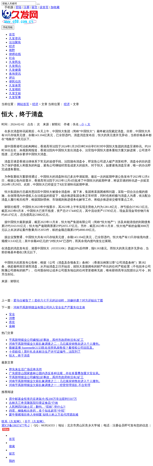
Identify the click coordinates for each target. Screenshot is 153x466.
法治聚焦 (15, 42)
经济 (12, 46)
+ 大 (87, 124)
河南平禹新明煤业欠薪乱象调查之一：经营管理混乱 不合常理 (49, 385)
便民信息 (15, 81)
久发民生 (15, 62)
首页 (12, 34)
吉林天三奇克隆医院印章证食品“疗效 (33, 402)
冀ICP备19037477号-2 (15, 425)
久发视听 (15, 89)
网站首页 (23, 104)
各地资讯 (15, 73)
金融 (12, 326)
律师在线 (15, 54)
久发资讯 (15, 38)
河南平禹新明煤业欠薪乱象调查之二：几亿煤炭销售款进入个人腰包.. (54, 343)
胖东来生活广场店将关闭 (25, 369)
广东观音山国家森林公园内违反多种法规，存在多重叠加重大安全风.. (54, 373)
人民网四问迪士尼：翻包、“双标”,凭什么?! (37, 406)
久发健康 (15, 69)
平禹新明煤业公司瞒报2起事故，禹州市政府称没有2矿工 (46, 339)
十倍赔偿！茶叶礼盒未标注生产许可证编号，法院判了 (45, 351)
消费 (12, 318)
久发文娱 (15, 93)
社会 (12, 58)
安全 (12, 314)
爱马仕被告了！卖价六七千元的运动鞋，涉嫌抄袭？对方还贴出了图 (58, 300)
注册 (26, 7)
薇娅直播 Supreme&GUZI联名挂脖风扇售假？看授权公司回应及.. (51, 347)
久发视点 (15, 65)
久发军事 (15, 97)
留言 (35, 7)
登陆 (18, 7)
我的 (12, 460)
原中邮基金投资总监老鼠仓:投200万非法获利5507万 (43, 398)
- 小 (81, 124)
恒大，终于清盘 (19, 355)
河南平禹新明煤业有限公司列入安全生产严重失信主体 (49, 307)
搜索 (12, 446)
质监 (12, 322)
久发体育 (15, 85)
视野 (12, 50)
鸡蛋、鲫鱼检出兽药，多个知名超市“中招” (37, 410)
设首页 (44, 7)
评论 (12, 77)
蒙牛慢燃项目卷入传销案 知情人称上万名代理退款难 (43, 414)
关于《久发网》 (34, 421)
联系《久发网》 (11, 421)
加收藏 (55, 7)
